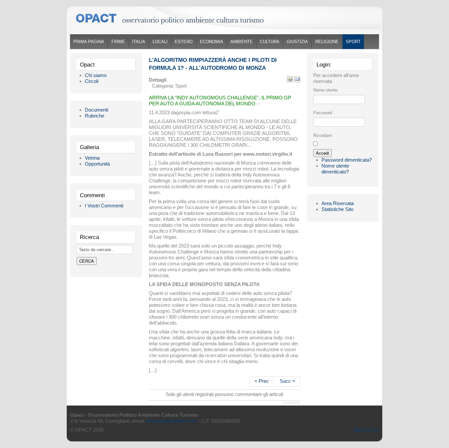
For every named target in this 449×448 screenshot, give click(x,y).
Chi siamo (95, 75)
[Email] (297, 79)
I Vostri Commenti (104, 205)
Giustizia (297, 41)
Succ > (287, 381)
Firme (118, 41)
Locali (160, 41)
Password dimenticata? (346, 160)
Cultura (269, 41)
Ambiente (241, 41)
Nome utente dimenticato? (335, 168)
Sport (353, 41)
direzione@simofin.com (171, 421)
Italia (138, 41)
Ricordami (322, 135)
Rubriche (94, 116)
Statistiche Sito (337, 209)
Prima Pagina (88, 41)
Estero (184, 41)
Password (322, 112)
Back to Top (366, 430)
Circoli (91, 81)
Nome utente (325, 90)
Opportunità (97, 164)
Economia (211, 41)
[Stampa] (290, 79)
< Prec (261, 381)
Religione (327, 41)
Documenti (96, 110)
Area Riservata (337, 203)
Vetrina (92, 158)
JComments (291, 402)
